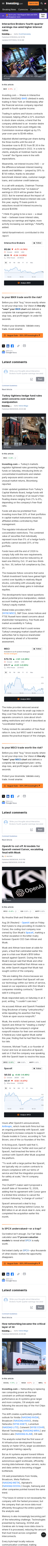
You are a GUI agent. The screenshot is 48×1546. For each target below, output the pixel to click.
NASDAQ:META (11, 1482)
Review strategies (10, 654)
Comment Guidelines (9, 386)
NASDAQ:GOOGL (12, 1486)
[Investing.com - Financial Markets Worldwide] (14, 3)
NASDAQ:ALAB (24, 1434)
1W (10, 263)
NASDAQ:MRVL (32, 1430)
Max (31, 263)
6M (19, 263)
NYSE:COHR (37, 1427)
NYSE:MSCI (9, 613)
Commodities (36, 9)
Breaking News (9, 9)
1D (6, 263)
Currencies (23, 9)
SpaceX (30, 932)
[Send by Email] (24, 345)
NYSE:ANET (19, 1424)
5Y (27, 263)
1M (14, 263)
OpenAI (26, 922)
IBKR (23, 98)
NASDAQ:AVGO (22, 1420)
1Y (23, 263)
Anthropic (7, 1126)
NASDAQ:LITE (10, 1427)
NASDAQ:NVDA (30, 1417)
